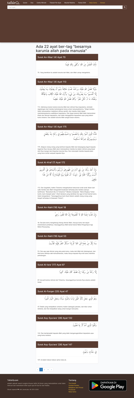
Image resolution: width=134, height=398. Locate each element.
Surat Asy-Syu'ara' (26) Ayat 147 (55, 344)
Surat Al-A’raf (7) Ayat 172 (51, 162)
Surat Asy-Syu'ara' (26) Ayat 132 (55, 318)
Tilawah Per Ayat (55, 3)
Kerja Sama (93, 3)
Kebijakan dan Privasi (76, 387)
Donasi (102, 3)
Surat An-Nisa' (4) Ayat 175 (52, 126)
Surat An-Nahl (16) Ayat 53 (52, 236)
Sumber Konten (74, 385)
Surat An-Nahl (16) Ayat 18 (52, 207)
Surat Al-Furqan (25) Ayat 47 (53, 291)
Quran (25, 3)
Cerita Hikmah (41, 3)
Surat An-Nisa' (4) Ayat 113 (52, 81)
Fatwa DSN (82, 3)
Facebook (72, 389)
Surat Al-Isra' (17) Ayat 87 (51, 264)
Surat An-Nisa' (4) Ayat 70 (52, 57)
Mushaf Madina (69, 3)
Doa (32, 3)
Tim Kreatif (72, 383)
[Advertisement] (67, 26)
